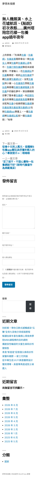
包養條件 (20, 83)
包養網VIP (16, 79)
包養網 (19, 67)
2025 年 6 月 (11, 437)
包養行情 (11, 67)
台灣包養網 (26, 75)
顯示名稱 (6, 233)
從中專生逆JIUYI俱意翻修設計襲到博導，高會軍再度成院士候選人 (18, 364)
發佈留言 (8, 46)
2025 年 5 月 (11, 441)
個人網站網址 (7, 257)
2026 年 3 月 (11, 425)
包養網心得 (23, 63)
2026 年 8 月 (11, 405)
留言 (4, 205)
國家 (7, 461)
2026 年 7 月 (11, 409)
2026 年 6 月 (11, 413)
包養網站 (27, 71)
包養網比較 (12, 115)
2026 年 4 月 (11, 421)
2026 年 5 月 (11, 417)
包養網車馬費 (20, 99)
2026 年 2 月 (11, 429)
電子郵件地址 (7, 245)
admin (7, 43)
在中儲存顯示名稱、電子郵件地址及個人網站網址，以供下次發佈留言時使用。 (18, 274)
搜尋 (4, 298)
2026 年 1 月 (11, 433)
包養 (23, 55)
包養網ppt (10, 111)
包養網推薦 (23, 87)
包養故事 (11, 59)
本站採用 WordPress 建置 (20, 474)
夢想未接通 (8, 3)
